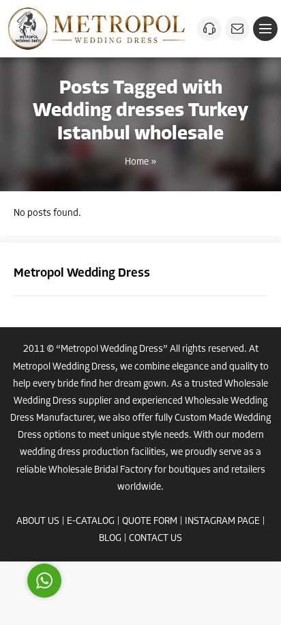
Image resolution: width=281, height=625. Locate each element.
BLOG (110, 538)
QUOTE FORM (149, 521)
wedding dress (50, 452)
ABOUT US (37, 521)
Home (137, 162)
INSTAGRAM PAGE (222, 521)
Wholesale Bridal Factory (100, 470)
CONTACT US (155, 538)
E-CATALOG (91, 521)
